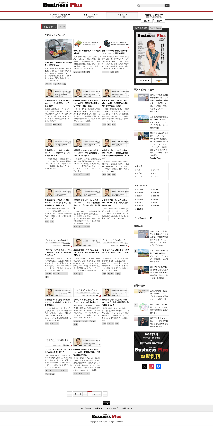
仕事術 (117, 274)
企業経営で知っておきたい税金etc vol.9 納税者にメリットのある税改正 (58, 302)
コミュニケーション (60, 274)
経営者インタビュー (154, 15)
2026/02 (140, 199)
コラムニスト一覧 (145, 218)
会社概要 (99, 408)
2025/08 (140, 209)
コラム (139, 176)
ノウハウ (48, 84)
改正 (80, 174)
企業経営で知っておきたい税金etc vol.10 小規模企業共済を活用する (86, 252)
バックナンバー (143, 80)
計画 (116, 72)
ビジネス (48, 274)
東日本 (147, 21)
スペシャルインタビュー (59, 15)
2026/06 (140, 193)
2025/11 (156, 202)
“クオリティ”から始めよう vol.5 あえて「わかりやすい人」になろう (116, 252)
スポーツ (156, 173)
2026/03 (156, 196)
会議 (112, 72)
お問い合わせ (127, 408)
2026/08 (140, 189)
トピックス (122, 15)
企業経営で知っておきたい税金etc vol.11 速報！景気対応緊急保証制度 (115, 202)
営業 (83, 72)
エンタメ (156, 176)
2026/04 (140, 196)
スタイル (110, 274)
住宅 (56, 323)
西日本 (159, 21)
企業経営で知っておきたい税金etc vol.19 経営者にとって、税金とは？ (58, 103)
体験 (75, 324)
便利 (88, 72)
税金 (54, 124)
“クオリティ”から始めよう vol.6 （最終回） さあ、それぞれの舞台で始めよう (59, 252)
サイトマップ (112, 408)
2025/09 (156, 206)
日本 (46, 277)
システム (87, 373)
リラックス (57, 84)
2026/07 (156, 189)
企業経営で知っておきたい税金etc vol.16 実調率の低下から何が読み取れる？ (58, 153)
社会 (138, 170)
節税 (104, 323)
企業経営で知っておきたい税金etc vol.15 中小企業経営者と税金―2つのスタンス (86, 153)
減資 (104, 124)
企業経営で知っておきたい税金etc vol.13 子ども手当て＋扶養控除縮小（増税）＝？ (58, 202)
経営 (59, 124)
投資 (113, 174)
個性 (104, 274)
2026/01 (156, 199)
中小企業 (87, 174)
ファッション (50, 374)
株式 (109, 174)
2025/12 (140, 202)
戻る (105, 404)
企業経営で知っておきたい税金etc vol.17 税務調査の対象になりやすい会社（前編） (115, 103)
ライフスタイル (91, 15)
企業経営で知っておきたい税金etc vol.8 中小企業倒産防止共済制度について (115, 302)
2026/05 (156, 193)
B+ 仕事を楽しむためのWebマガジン (62, 4)
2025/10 (140, 206)
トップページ (85, 408)
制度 (116, 323)
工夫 (64, 84)
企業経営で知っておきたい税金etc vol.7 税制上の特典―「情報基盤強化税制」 (86, 352)
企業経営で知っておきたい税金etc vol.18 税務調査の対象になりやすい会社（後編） (86, 103)
